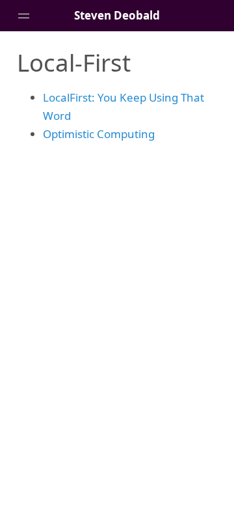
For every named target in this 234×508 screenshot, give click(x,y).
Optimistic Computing (99, 133)
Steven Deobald (117, 15)
